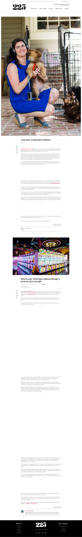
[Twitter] (66, 1)
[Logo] (20, 7)
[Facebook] (63, 1)
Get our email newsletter (64, 5)
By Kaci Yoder (27, 228)
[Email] (17, 153)
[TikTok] (42, 533)
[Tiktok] (68, 1)
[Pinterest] (17, 150)
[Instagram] (65, 1)
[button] (18, 1)
